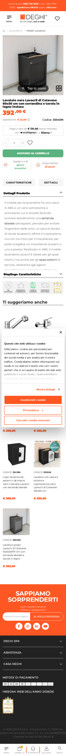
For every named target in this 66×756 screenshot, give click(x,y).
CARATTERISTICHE (19, 182)
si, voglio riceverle (47, 616)
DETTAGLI (51, 182)
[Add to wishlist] (30, 143)
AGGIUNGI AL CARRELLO (33, 153)
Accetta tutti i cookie (33, 399)
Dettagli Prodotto (17, 193)
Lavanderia (16, 30)
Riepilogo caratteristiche (22, 274)
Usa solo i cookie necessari (33, 420)
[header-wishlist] (57, 18)
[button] (59, 750)
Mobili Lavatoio (36, 30)
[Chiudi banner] (60, 332)
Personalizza (31, 410)
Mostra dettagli (45, 389)
